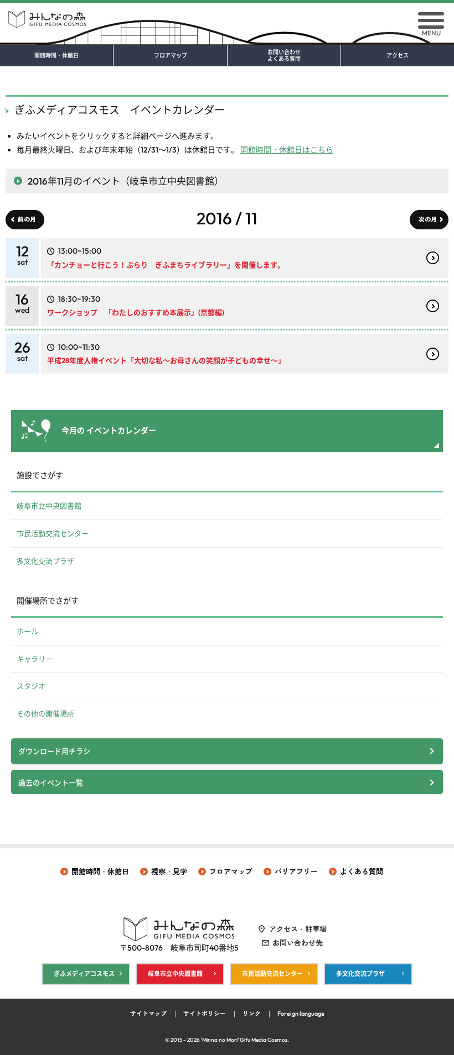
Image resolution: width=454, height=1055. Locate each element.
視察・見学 (169, 871)
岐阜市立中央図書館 (49, 505)
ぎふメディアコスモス (84, 974)
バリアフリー (296, 871)
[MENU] (431, 20)
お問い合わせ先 (297, 942)
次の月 (428, 219)
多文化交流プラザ (45, 561)
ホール (27, 631)
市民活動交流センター (53, 533)
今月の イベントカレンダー (108, 430)
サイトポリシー (204, 1013)
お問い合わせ (284, 55)
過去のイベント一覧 (50, 782)
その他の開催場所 (45, 713)
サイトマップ (148, 1013)
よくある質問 (361, 871)
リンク (252, 1013)
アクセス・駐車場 (298, 929)
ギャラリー (35, 658)
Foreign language (300, 1013)
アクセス (397, 56)
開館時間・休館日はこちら (286, 150)
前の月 (27, 219)
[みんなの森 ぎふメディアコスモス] (227, 15)
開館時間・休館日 (56, 56)
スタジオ (31, 685)
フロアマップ (170, 56)
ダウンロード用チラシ (54, 751)
